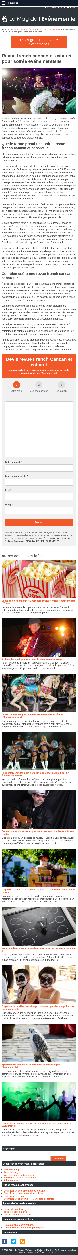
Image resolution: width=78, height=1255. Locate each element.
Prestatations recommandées (19, 1225)
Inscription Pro (53, 7)
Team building (11, 1172)
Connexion (70, 7)
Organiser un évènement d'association (24, 1193)
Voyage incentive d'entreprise (19, 1175)
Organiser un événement (25, 29)
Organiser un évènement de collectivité (24, 1190)
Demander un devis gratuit (17, 1209)
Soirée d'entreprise (13, 1169)
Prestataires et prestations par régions (24, 1227)
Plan (57, 1252)
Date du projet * (13, 462)
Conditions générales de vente (40, 1252)
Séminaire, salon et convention (20, 1177)
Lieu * (8, 490)
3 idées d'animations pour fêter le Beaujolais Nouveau (32, 659)
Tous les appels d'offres (16, 1212)
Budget (9, 504)
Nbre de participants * (16, 476)
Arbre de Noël (11, 1180)
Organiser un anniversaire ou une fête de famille (29, 1198)
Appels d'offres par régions (18, 1214)
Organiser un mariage (15, 1196)
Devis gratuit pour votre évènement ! (39, 42)
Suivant (39, 522)
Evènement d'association (49, 29)
